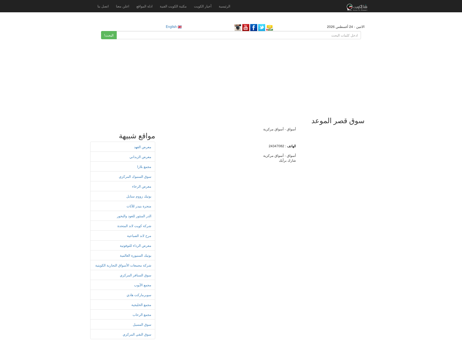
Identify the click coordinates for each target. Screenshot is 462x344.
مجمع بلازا (144, 166)
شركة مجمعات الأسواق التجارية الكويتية (123, 265)
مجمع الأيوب (142, 284)
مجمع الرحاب (142, 314)
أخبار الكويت (203, 6)
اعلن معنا (122, 6)
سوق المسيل (142, 324)
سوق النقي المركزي (137, 334)
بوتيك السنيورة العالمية (135, 255)
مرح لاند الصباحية (139, 235)
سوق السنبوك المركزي (135, 176)
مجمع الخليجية (141, 304)
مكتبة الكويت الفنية (173, 6)
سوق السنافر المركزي (135, 275)
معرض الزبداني (140, 156)
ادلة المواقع (144, 6)
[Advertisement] (231, 75)
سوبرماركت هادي (139, 294)
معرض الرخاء (141, 186)
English (172, 26)
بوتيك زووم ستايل (138, 196)
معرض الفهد (142, 146)
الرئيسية (224, 6)
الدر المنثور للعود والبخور (134, 215)
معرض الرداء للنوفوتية (135, 245)
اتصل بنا (103, 6)
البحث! (109, 35)
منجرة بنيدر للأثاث (139, 206)
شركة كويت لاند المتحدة (134, 225)
